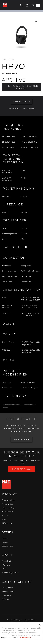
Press (4, 569)
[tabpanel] (21, 264)
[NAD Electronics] (5, 5)
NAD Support (7, 588)
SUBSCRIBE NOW (21, 469)
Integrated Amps (8, 508)
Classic (5, 538)
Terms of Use (30, 620)
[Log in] (26, 5)
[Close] (39, 624)
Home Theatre (7, 512)
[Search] (21, 5)
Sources (5, 515)
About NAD (6, 561)
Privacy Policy (25, 637)
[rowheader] (10, 136)
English (4, 638)
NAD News (6, 565)
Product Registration (10, 573)
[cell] (31, 136)
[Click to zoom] (36, 22)
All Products (7, 523)
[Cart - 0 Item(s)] (32, 5)
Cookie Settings (14, 620)
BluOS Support (8, 592)
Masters (5, 542)
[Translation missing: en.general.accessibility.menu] (38, 5)
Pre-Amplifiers (7, 504)
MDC (4, 519)
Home (4, 59)
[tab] (21, 102)
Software (5, 599)
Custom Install (7, 546)
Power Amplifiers (8, 500)
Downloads (6, 595)
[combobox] (6, 637)
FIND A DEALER (21, 440)
